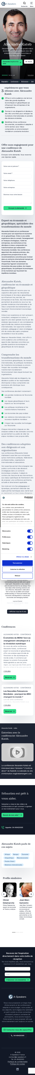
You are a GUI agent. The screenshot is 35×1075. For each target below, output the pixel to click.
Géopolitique (9, 858)
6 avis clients (31, 75)
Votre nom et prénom (11, 166)
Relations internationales (13, 865)
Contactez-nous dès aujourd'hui (19, 1030)
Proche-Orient (9, 861)
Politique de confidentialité (17, 1062)
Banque (15, 854)
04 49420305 (18, 1035)
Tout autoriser (17, 563)
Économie (25, 854)
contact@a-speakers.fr (17, 1057)
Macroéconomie (22, 858)
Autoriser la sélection (17, 569)
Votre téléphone (9, 180)
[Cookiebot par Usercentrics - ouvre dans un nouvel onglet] (25, 497)
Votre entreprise (9, 187)
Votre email (8, 173)
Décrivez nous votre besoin (13, 194)
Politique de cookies (17, 1064)
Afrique (7, 854)
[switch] (30, 537)
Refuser (17, 575)
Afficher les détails (22, 557)
